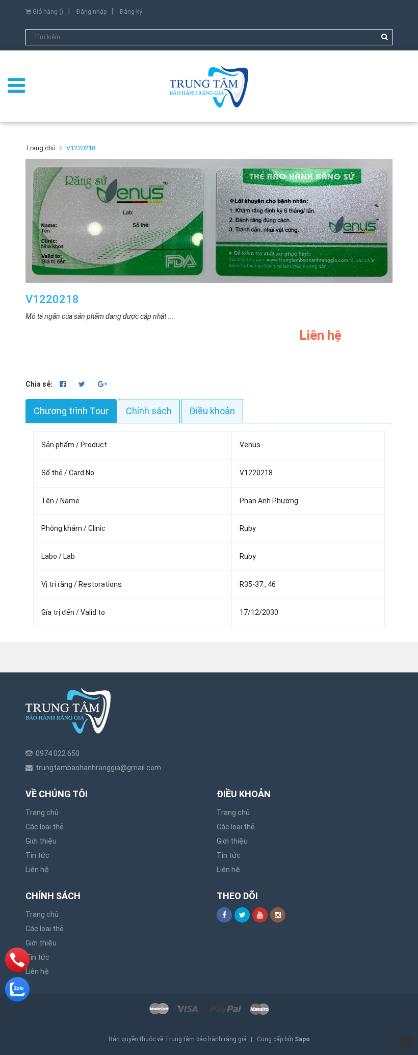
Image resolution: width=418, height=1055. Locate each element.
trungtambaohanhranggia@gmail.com (98, 768)
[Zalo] (17, 989)
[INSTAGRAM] (277, 915)
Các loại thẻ (44, 827)
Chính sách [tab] (149, 410)
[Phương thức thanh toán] (209, 1009)
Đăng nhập (91, 11)
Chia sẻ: (39, 384)
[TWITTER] (242, 915)
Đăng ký (131, 11)
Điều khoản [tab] (212, 410)
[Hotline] (17, 960)
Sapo (302, 1039)
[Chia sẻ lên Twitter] (82, 384)
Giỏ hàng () (47, 11)
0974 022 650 (58, 753)
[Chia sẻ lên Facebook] (63, 384)
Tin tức (37, 855)
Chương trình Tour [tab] (71, 410)
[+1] (102, 384)
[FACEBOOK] (224, 915)
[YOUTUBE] (260, 915)
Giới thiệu (41, 841)
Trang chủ (42, 812)
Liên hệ (37, 869)
